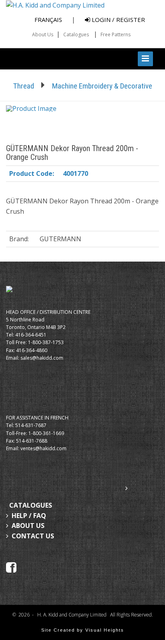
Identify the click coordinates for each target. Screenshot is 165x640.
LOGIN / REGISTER (117, 20)
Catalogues (76, 34)
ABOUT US (28, 525)
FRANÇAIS (48, 20)
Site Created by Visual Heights (82, 630)
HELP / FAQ (29, 515)
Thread (23, 86)
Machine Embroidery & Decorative (102, 86)
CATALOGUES (30, 505)
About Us (42, 34)
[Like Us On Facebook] (11, 566)
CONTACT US (33, 536)
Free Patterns (116, 34)
